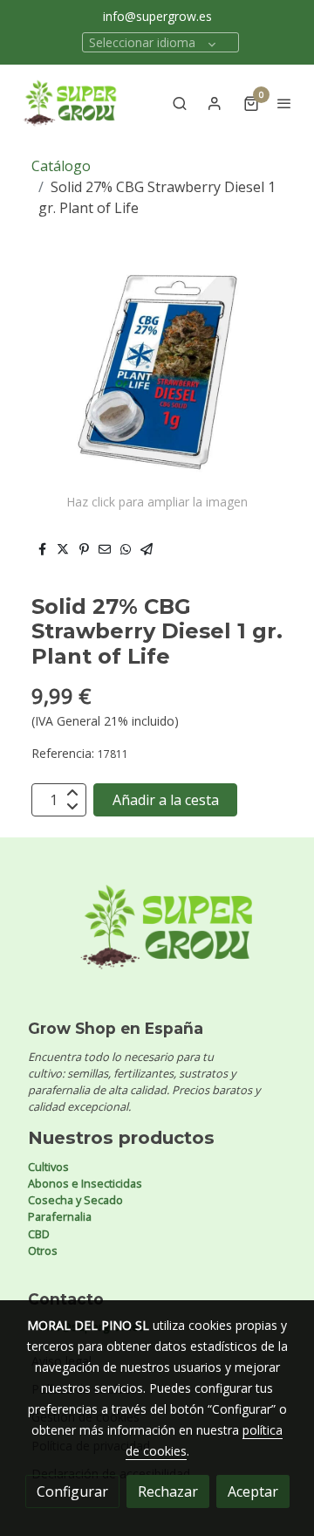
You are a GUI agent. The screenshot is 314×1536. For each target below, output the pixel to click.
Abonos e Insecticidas (85, 1183)
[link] (69, 103)
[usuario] (214, 103)
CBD (39, 1234)
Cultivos (48, 1166)
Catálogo (61, 166)
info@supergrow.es (157, 16)
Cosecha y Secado (75, 1200)
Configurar (72, 1491)
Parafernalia (60, 1216)
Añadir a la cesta (166, 799)
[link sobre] (157, 937)
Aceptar (253, 1491)
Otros (43, 1250)
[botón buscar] (179, 103)
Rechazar (168, 1491)
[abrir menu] (284, 103)
